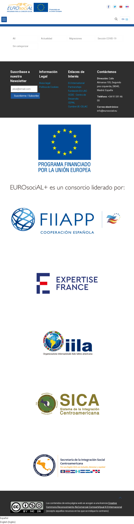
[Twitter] (114, 6)
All (14, 38)
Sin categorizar (20, 46)
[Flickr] (127, 6)
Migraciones (75, 38)
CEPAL (71, 102)
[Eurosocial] (34, 7)
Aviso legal (44, 83)
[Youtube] (121, 6)
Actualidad (46, 38)
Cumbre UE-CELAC (78, 106)
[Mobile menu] (4, 19)
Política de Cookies (49, 87)
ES (127, 19)
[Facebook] (108, 6)
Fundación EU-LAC (77, 91)
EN (123, 19)
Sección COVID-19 (107, 38)
